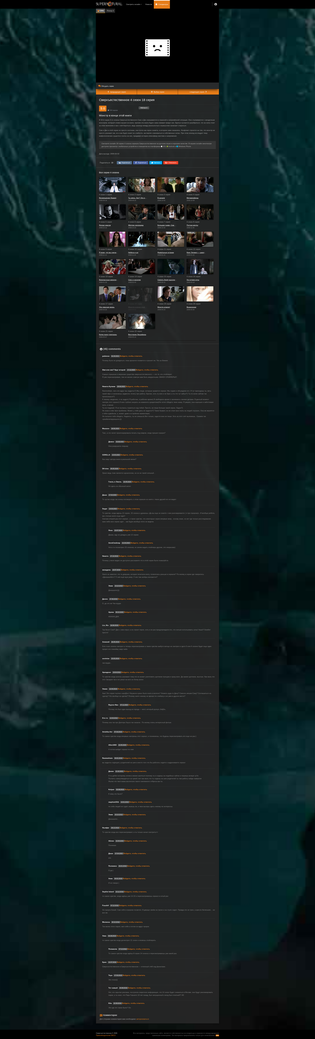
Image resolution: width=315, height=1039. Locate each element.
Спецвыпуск (163, 4)
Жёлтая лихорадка (135, 225)
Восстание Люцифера (137, 335)
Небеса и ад (133, 252)
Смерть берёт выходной (167, 280)
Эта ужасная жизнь (106, 307)
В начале (161, 198)
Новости (148, 4)
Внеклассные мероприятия (108, 280)
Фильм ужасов (105, 225)
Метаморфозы (192, 198)
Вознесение (191, 307)
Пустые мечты (192, 225)
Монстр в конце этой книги (138, 307)
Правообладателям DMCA (106, 1035)
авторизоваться (142, 1019)
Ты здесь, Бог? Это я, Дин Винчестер (138, 198)
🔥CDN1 (100, 11)
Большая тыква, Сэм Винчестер (167, 225)
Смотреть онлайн (133, 4)
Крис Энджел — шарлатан (196, 252)
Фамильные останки (166, 252)
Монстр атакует (164, 307)
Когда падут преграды (108, 335)
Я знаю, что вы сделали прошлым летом (108, 252)
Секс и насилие (134, 280)
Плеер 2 (110, 11)
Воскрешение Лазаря (107, 198)
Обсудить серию (107, 86)
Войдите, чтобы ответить (131, 356)
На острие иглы (193, 280)
